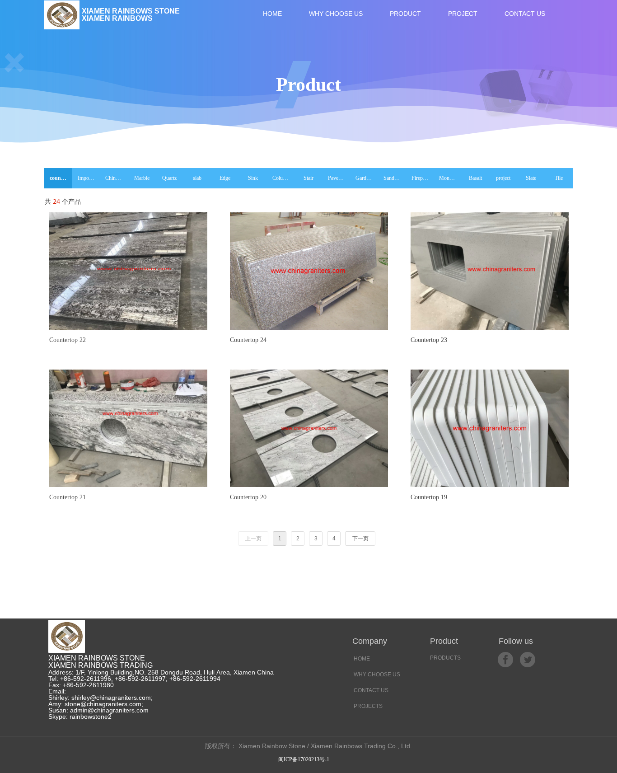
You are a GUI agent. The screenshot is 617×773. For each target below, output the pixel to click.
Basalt (475, 178)
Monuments (450, 178)
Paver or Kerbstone (339, 178)
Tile (559, 178)
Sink (253, 178)
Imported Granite (89, 178)
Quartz (169, 178)
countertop (61, 178)
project (503, 178)
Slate (531, 178)
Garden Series (366, 178)
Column (281, 178)
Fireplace (421, 178)
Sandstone (394, 178)
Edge (225, 178)
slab (197, 178)
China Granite (116, 178)
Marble (142, 178)
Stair (308, 178)
